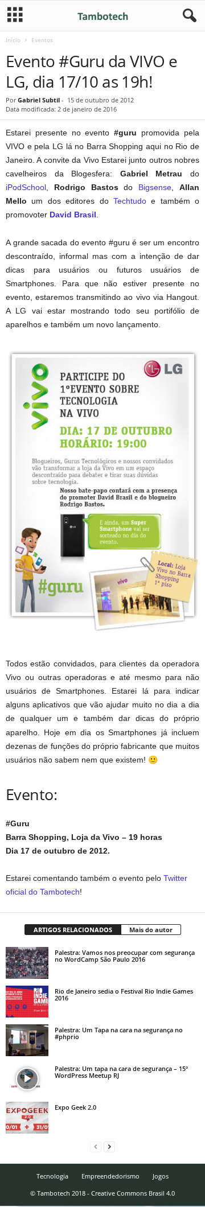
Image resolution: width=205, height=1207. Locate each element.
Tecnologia (52, 1176)
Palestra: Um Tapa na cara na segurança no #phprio (119, 1033)
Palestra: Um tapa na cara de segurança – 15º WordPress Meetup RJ (121, 1072)
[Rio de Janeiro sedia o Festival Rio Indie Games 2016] (27, 1001)
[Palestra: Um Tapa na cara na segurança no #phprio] (27, 1040)
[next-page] (109, 1146)
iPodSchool (26, 187)
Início (13, 40)
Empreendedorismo (110, 1176)
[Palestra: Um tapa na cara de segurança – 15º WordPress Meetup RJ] (27, 1079)
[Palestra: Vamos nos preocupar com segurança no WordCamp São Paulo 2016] (27, 963)
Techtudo (129, 200)
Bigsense (154, 187)
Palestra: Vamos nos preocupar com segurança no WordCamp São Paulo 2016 (125, 955)
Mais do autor (151, 929)
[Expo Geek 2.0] (27, 1118)
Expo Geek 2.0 (75, 1107)
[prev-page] (95, 1146)
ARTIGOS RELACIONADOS (73, 929)
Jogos (161, 1176)
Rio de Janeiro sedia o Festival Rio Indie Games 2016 (124, 994)
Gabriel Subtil (39, 100)
